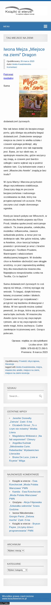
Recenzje (9, 364)
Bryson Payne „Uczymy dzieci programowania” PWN (24, 527)
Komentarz (12, 67)
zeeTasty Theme (41, 598)
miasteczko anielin (13, 370)
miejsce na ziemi (31, 370)
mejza (39, 367)
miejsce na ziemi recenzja (17, 373)
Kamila (16, 491)
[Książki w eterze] (25, 14)
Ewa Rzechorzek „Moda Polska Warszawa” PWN (23, 484)
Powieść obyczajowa (29, 361)
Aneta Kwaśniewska (21, 64)
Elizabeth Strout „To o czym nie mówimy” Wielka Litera (23, 429)
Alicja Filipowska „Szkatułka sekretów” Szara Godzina (25, 506)
